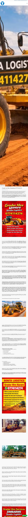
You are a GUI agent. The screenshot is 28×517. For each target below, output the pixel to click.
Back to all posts (3, 185)
